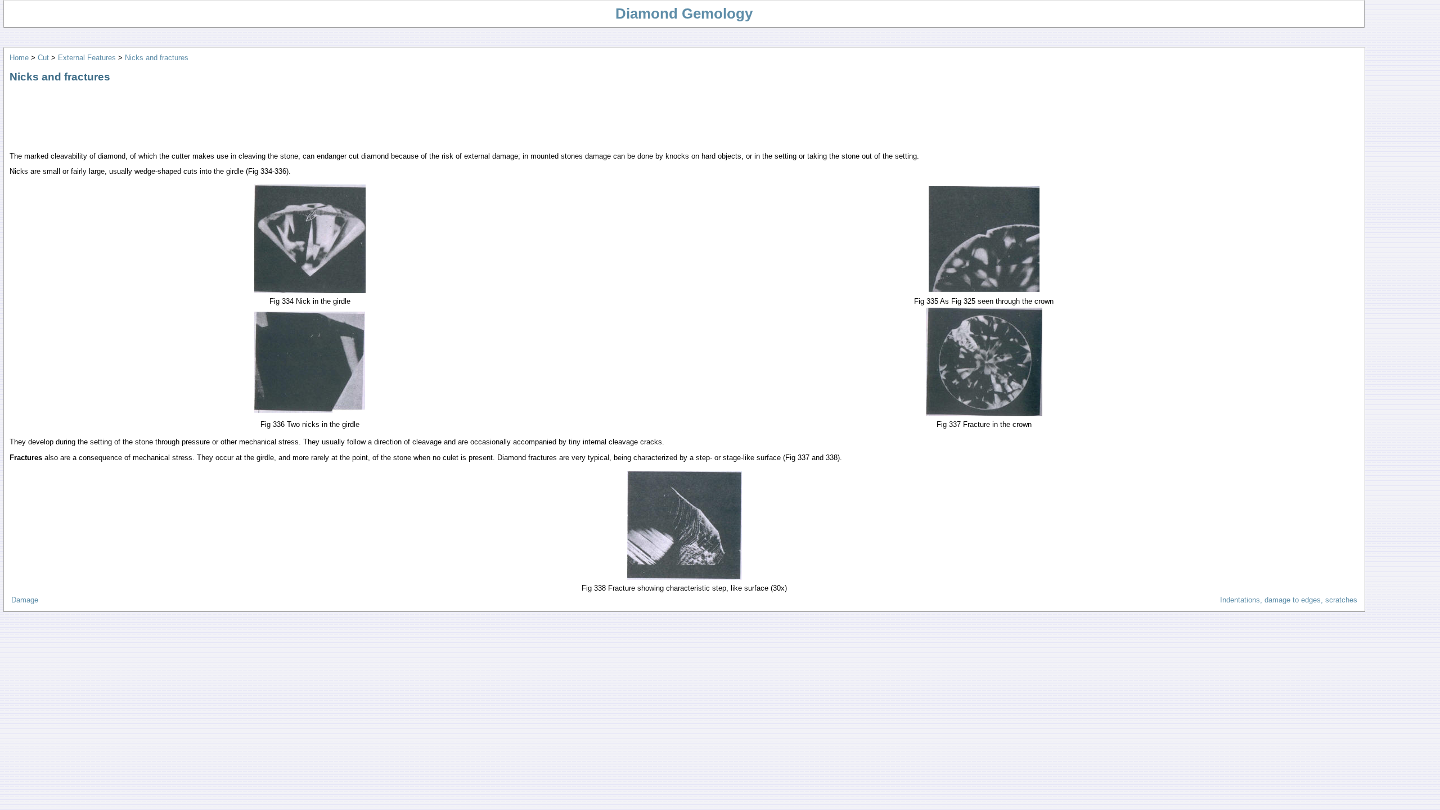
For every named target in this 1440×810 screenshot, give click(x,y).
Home (19, 57)
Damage (24, 600)
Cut (43, 57)
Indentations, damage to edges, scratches (1288, 600)
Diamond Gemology (684, 13)
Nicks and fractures (156, 57)
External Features (87, 57)
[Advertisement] (214, 117)
